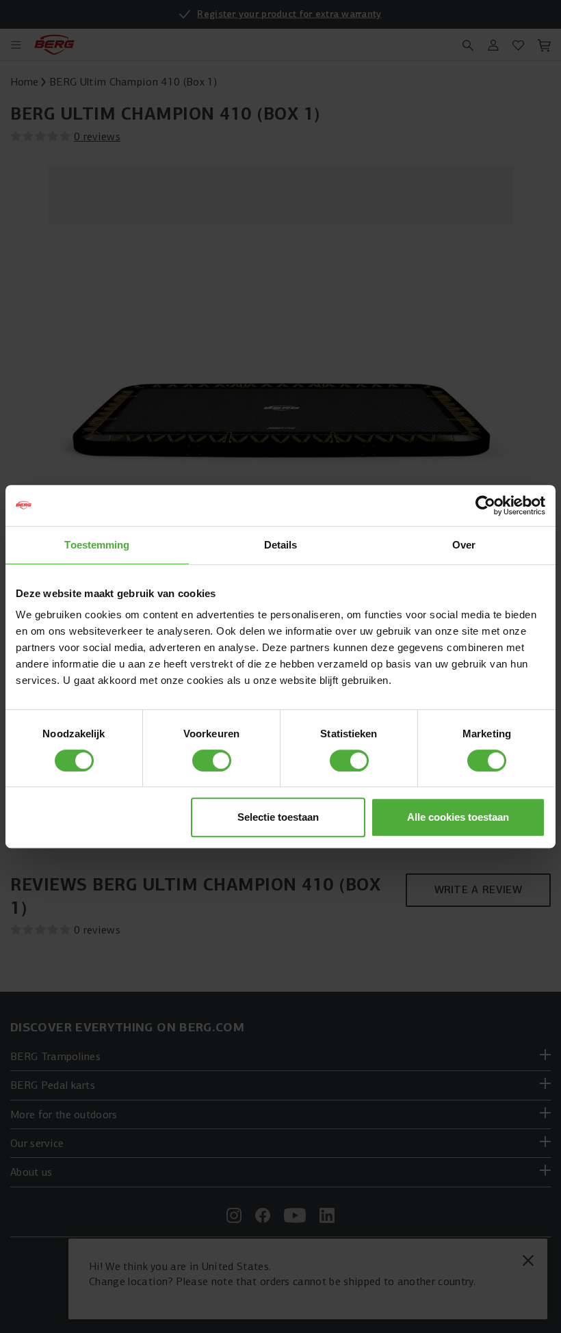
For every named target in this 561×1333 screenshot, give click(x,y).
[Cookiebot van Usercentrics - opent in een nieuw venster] (485, 505)
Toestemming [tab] (96, 545)
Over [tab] (463, 545)
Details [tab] (281, 545)
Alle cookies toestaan (458, 817)
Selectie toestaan (278, 817)
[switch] (211, 760)
